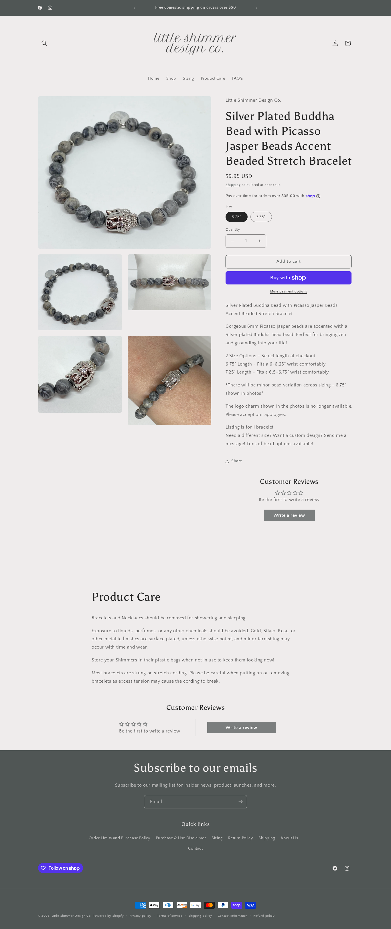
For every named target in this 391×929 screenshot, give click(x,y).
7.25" (261, 217)
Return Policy (240, 838)
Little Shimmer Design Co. (72, 916)
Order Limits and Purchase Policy (119, 838)
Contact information (233, 916)
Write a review (289, 515)
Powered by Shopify (108, 916)
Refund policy (264, 916)
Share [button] (236, 461)
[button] (44, 43)
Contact (195, 848)
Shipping (233, 185)
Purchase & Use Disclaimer (181, 838)
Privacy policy (140, 916)
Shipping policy (200, 916)
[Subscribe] (240, 801)
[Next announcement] (256, 7)
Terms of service (170, 916)
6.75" (237, 217)
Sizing (217, 838)
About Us (289, 838)
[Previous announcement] (134, 7)
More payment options (288, 291)
